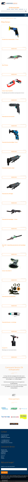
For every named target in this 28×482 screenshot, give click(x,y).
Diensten (3, 453)
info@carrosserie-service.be (6, 442)
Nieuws (12, 9)
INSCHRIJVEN (4, 472)
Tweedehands (4, 451)
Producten (4, 449)
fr (26, 9)
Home (1, 18)
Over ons (8, 9)
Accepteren (4, 480)
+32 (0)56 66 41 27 (5, 440)
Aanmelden (21, 9)
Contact (16, 9)
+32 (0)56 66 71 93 (5, 441)
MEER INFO (14, 48)
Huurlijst (3, 452)
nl (24, 9)
